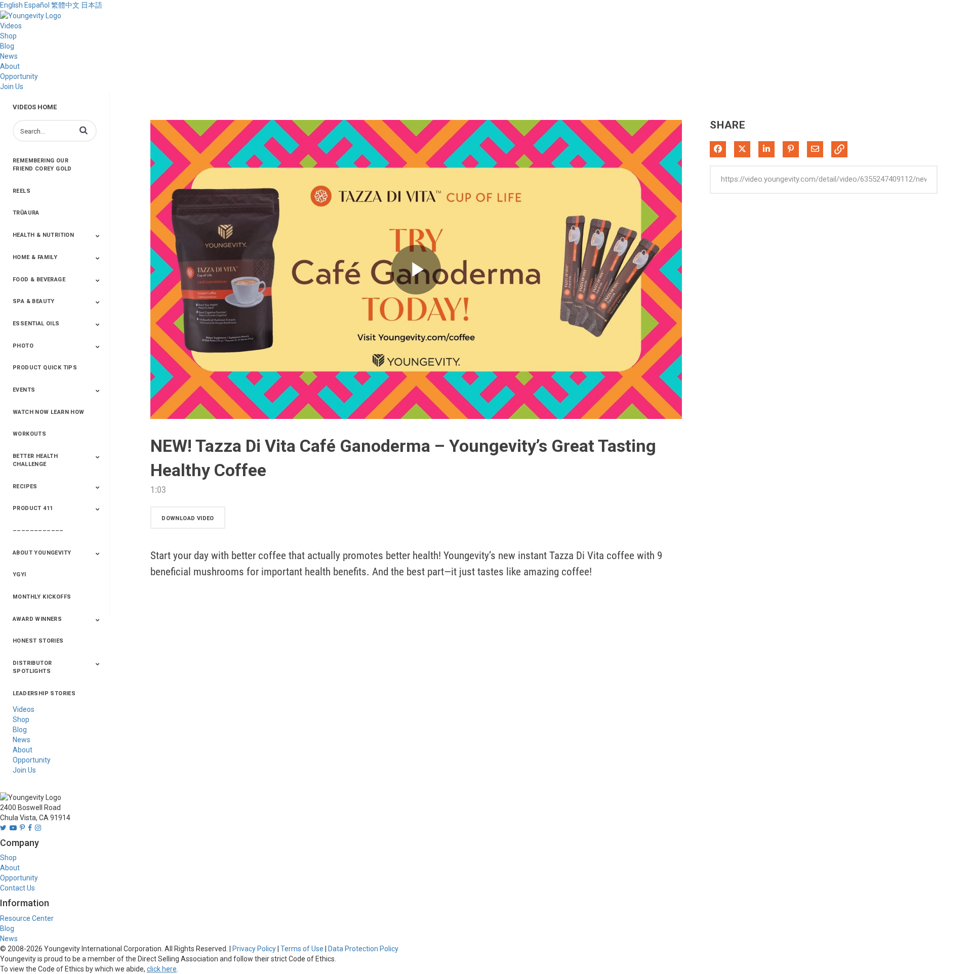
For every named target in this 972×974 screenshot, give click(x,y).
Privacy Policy (254, 949)
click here (162, 969)
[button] (83, 130)
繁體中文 (65, 5)
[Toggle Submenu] (97, 235)
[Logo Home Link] (30, 15)
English (11, 5)
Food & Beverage (39, 279)
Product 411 (33, 508)
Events (24, 390)
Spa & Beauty (34, 301)
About (10, 66)
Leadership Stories (44, 693)
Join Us (11, 86)
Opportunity (19, 76)
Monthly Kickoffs (42, 597)
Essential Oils (36, 323)
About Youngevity (42, 552)
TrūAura (26, 212)
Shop (8, 36)
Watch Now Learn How (49, 412)
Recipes (25, 486)
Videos (11, 26)
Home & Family (35, 257)
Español (37, 5)
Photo (23, 346)
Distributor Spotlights (32, 667)
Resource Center (27, 918)
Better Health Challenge (35, 460)
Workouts (29, 434)
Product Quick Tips (45, 367)
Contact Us (17, 888)
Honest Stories (38, 641)
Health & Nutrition (43, 235)
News (9, 56)
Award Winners (37, 619)
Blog (7, 46)
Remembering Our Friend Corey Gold (42, 164)
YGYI (19, 574)
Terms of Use (301, 949)
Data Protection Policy (363, 949)
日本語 (91, 5)
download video (187, 518)
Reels (21, 191)
